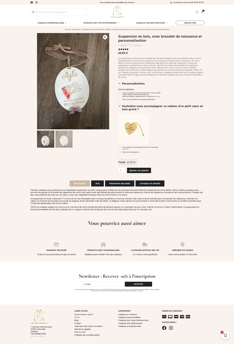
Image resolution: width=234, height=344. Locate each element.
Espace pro (190, 23)
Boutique (76, 29)
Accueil (68, 29)
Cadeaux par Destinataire (150, 23)
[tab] (80, 183)
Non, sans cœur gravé (130, 152)
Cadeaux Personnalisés (51, 23)
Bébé (108, 29)
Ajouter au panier (139, 170)
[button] (105, 37)
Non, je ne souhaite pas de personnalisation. (138, 99)
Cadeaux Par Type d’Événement (100, 23)
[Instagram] (36, 2)
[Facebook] (31, 2)
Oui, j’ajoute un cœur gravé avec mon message (140, 148)
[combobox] (58, 12)
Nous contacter (37, 336)
